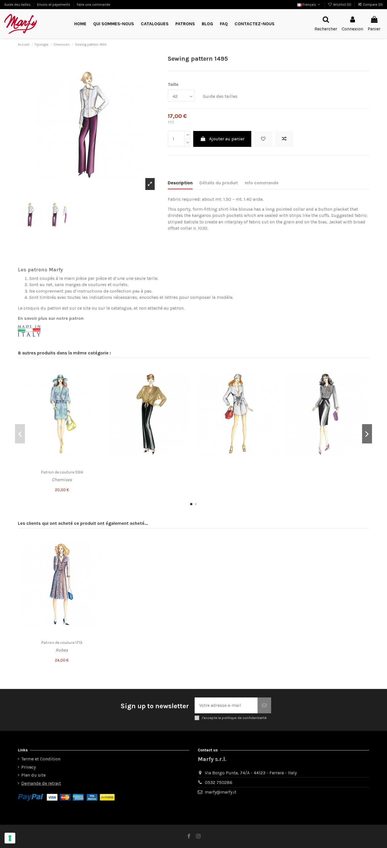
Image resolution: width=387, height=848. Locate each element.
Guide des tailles (17, 5)
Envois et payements (54, 5)
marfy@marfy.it (220, 792)
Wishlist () (342, 5)
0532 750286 (218, 782)
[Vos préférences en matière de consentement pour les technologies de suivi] (10, 838)
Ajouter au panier (226, 138)
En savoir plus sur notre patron (51, 318)
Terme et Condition (40, 759)
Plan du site (33, 775)
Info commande (261, 182)
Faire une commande (93, 5)
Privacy (28, 767)
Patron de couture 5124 (62, 472)
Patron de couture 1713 (61, 642)
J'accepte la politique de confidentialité (234, 718)
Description (180, 182)
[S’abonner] (264, 705)
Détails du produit (218, 182)
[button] (185, 24)
